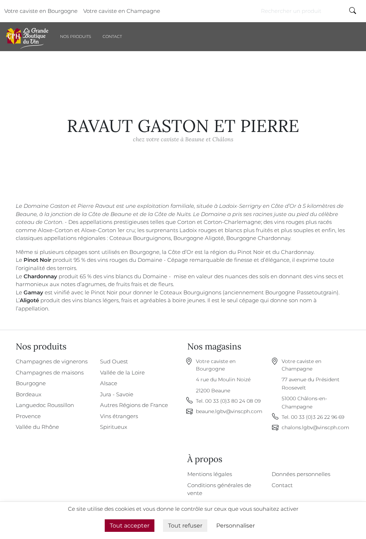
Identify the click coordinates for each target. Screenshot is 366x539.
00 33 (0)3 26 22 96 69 (317, 417)
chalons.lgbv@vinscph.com (315, 427)
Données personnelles (301, 474)
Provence (28, 416)
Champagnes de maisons (50, 372)
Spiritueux (113, 426)
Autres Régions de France (134, 405)
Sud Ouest (114, 361)
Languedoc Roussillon (45, 405)
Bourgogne (31, 383)
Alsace (108, 383)
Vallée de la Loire (122, 372)
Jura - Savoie (116, 394)
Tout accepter (129, 525)
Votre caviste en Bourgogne (41, 11)
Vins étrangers (119, 416)
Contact (112, 36)
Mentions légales (209, 474)
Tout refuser (185, 525)
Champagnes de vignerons (52, 361)
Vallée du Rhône (37, 426)
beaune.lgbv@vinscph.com (229, 411)
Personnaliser (235, 525)
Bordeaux (28, 394)
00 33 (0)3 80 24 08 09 (233, 401)
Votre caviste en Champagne (121, 11)
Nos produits (75, 36)
